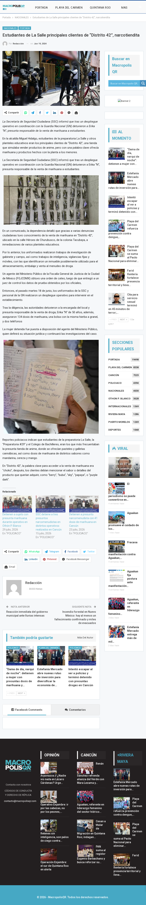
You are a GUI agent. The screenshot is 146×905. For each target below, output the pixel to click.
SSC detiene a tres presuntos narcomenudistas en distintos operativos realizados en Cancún (49, 522)
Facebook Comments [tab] (28, 709)
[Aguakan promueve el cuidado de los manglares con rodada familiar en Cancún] (116, 517)
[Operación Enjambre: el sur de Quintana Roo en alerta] (48, 854)
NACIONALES (10, 28)
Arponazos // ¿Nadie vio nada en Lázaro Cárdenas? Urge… (53, 779)
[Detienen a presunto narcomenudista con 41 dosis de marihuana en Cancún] (84, 504)
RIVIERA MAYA (116, 414)
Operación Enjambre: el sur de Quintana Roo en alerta (54, 866)
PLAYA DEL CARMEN (69, 7)
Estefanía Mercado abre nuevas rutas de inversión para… (126, 786)
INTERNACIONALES (119, 406)
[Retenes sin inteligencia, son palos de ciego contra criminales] (48, 826)
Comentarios (77, 709)
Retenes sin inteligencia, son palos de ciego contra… (54, 837)
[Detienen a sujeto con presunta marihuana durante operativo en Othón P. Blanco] (17, 504)
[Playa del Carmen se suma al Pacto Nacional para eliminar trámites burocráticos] (116, 251)
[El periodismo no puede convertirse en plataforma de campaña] (116, 488)
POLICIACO (13, 648)
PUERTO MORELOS (119, 422)
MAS (124, 7)
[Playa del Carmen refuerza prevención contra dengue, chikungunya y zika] (116, 226)
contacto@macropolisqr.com (20, 801)
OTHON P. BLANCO (119, 398)
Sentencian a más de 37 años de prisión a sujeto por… (124, 466)
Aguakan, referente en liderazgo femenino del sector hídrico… (90, 808)
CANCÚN (113, 375)
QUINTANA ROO (100, 7)
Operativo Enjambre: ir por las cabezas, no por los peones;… (54, 808)
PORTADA (41, 7)
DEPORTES (114, 429)
